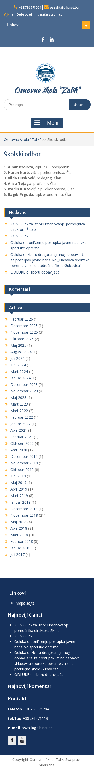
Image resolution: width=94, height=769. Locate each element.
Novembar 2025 (24, 332)
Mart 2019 (19, 495)
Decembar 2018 (24, 508)
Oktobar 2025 (22, 338)
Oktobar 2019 (22, 469)
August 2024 (21, 351)
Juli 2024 (17, 358)
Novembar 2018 (24, 515)
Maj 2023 (18, 397)
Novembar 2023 (24, 391)
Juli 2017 (17, 554)
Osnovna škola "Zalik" (47, 90)
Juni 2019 (18, 476)
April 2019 (18, 489)
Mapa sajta (25, 603)
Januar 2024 (20, 377)
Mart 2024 (19, 371)
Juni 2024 (18, 364)
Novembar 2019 (24, 462)
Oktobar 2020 (22, 443)
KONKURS (19, 235)
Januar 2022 (20, 423)
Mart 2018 (19, 534)
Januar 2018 (20, 547)
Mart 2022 (19, 410)
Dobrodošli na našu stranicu (39, 14)
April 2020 (18, 449)
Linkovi (13, 24)
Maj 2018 (18, 521)
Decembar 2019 (24, 456)
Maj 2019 (18, 482)
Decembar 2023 (24, 384)
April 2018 (18, 528)
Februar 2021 (21, 436)
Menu (47, 123)
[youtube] (51, 39)
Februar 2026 (21, 319)
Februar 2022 (21, 417)
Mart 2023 (19, 404)
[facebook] (42, 39)
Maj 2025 (18, 345)
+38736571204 (30, 7)
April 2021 (18, 430)
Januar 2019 (20, 502)
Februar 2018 (21, 541)
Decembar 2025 (24, 325)
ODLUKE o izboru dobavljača (35, 272)
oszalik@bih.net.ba (64, 7)
